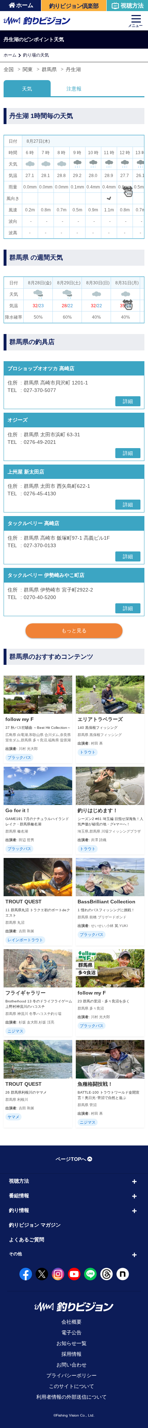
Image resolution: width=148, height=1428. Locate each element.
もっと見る (74, 630)
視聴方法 (132, 6)
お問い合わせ (71, 1365)
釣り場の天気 (36, 55)
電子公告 (71, 1332)
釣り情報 (19, 1210)
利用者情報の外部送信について (71, 1397)
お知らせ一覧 (71, 1343)
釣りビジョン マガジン (35, 1225)
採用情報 (71, 1354)
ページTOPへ (71, 1159)
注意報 (74, 89)
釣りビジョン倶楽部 (73, 6)
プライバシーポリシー (71, 1375)
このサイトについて (71, 1386)
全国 (9, 69)
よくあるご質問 (26, 1239)
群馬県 (49, 69)
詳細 (128, 401)
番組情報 (19, 1195)
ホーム (24, 5)
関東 (28, 69)
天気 (27, 89)
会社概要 (71, 1322)
